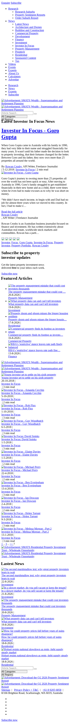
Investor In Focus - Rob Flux (17, 408)
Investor (5, 242)
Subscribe (16, 2)
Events (12, 67)
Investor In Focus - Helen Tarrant (19, 516)
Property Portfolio (21, 245)
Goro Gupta (25, 242)
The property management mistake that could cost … (37, 291)
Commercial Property (26, 33)
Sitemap (5, 689)
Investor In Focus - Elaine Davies (19, 454)
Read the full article (12, 211)
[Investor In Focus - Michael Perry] (21, 467)
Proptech (20, 51)
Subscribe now (9, 273)
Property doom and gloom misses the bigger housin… (37, 319)
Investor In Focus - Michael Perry (19, 470)
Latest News (22, 24)
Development (22, 36)
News (11, 21)
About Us (13, 73)
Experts (12, 70)
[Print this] (18, 239)
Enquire (5, 2)
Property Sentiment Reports (30, 14)
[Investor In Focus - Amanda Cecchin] (22, 390)
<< (11, 544)
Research (13, 8)
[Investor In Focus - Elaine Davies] (20, 451)
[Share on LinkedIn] (6, 239)
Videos (12, 64)
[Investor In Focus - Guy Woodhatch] (22, 420)
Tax (17, 61)
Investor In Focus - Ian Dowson (18, 500)
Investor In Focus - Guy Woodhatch (20, 423)
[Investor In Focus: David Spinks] (20, 436)
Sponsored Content (25, 57)
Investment (21, 42)
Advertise (13, 79)
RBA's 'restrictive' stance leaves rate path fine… (34, 350)
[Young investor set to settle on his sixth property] (28, 374)
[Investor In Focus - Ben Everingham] (22, 482)
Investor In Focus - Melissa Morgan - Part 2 (25, 531)
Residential (21, 54)
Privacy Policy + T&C (26, 689)
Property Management (27, 48)
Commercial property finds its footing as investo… (35, 334)
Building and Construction (29, 30)
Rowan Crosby (13, 166)
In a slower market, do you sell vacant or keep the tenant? (32, 590)
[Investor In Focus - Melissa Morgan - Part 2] (26, 528)
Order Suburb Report (26, 17)
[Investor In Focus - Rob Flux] (18, 405)
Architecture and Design (28, 27)
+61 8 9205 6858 (52, 689)
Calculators (14, 76)
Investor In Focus (24, 45)
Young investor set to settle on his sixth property (27, 377)
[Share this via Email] (14, 239)
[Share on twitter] (10, 239)
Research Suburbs (25, 11)
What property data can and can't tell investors (33, 304)
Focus (14, 242)
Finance (19, 39)
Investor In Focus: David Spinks (19, 439)
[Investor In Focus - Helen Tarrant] (20, 513)
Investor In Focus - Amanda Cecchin (21, 393)
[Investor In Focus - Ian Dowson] (20, 497)
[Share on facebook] (2, 239)
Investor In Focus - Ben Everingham (21, 485)
